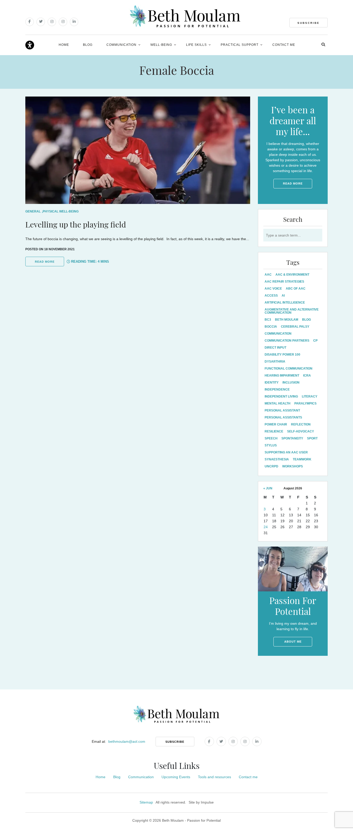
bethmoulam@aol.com (126, 741)
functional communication (288, 368)
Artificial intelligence (285, 302)
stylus (271, 445)
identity (272, 382)
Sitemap (146, 802)
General (33, 211)
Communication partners (287, 340)
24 (266, 527)
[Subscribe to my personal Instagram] (52, 22)
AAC (268, 274)
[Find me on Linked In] (74, 22)
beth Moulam (286, 319)
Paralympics (305, 403)
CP (315, 340)
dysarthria (275, 361)
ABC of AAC (295, 288)
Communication (121, 45)
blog (306, 319)
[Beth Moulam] (185, 16)
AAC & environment (292, 274)
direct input (275, 347)
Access (271, 295)
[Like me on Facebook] (29, 22)
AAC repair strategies (284, 281)
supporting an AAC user (286, 452)
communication (278, 333)
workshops (292, 466)
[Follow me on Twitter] (40, 22)
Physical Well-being (61, 211)
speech (271, 438)
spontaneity (292, 438)
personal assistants (283, 417)
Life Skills (196, 45)
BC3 (268, 319)
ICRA (307, 375)
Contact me (283, 45)
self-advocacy (300, 431)
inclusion (291, 382)
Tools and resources (214, 777)
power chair (276, 424)
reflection (301, 424)
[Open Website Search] (323, 44)
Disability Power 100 (282, 354)
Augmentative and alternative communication (292, 311)
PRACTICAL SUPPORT (239, 45)
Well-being (161, 45)
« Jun (267, 488)
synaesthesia (277, 459)
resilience (274, 431)
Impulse (207, 802)
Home (64, 45)
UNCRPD (271, 466)
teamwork (302, 459)
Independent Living (281, 396)
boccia (271, 326)
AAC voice (273, 288)
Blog (88, 45)
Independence (277, 389)
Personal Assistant (282, 410)
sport (312, 438)
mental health (277, 403)
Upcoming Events (176, 777)
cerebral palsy (295, 326)
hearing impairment (282, 375)
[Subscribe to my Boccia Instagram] (63, 22)
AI (283, 295)
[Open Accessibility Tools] (29, 45)
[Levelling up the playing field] (137, 150)
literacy (309, 396)
